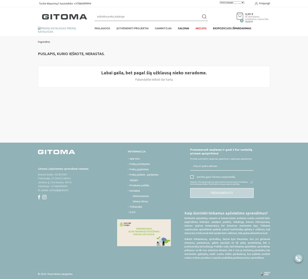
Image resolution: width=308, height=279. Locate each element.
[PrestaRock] (265, 274)
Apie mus (135, 158)
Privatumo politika (139, 185)
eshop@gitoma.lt (58, 190)
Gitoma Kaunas (141, 196)
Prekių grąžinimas (139, 169)
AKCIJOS (201, 28)
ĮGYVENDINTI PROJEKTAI (132, 28)
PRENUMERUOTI (222, 193)
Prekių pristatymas (140, 164)
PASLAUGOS (102, 28)
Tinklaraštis (136, 206)
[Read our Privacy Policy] (251, 182)
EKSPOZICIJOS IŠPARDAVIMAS (232, 28)
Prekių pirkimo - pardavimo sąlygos (144, 177)
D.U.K (132, 212)
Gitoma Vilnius (140, 201)
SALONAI (183, 28)
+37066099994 (82, 3)
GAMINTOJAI (163, 28)
